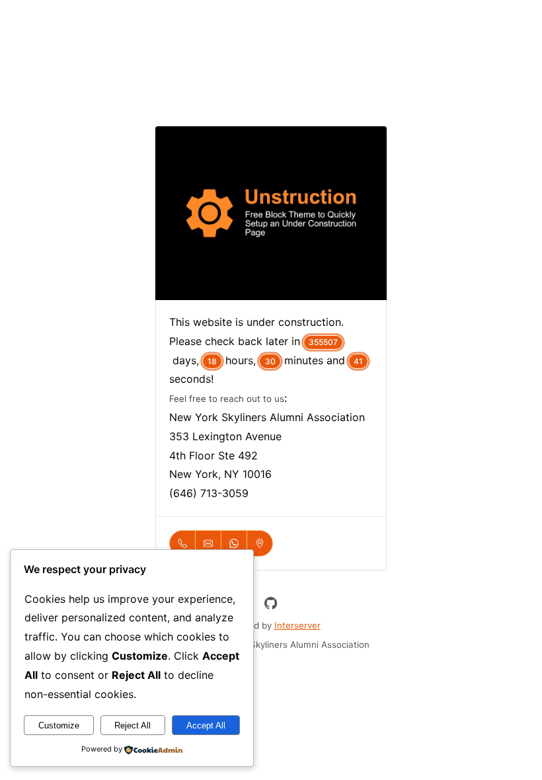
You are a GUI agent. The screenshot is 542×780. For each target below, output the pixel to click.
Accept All (205, 725)
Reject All (132, 725)
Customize (58, 725)
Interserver (297, 625)
